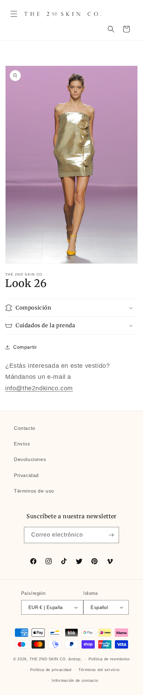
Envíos (22, 443)
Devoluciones (30, 459)
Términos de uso (34, 491)
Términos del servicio (99, 670)
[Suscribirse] (111, 535)
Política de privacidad (50, 670)
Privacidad (26, 475)
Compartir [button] (25, 347)
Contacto (24, 428)
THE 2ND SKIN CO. (48, 659)
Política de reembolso (109, 659)
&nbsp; (75, 659)
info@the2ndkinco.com (39, 388)
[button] (14, 13)
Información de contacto (75, 680)
